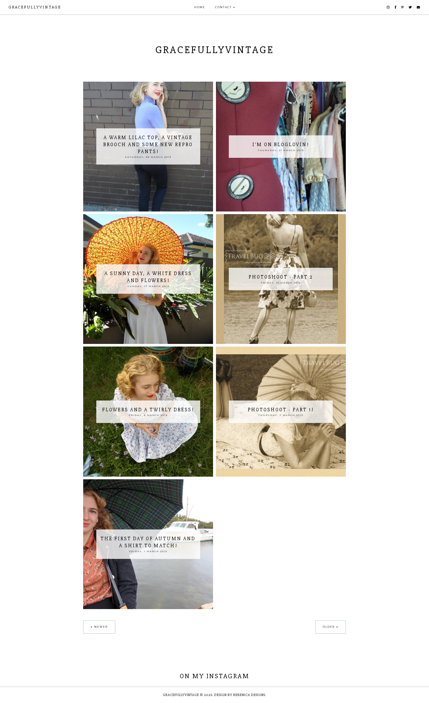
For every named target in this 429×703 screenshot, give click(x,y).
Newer (101, 626)
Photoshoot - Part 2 (281, 277)
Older (329, 626)
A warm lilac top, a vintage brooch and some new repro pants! (148, 144)
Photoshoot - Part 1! (281, 410)
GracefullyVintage (34, 7)
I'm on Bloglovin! (280, 144)
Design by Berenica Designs (239, 695)
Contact (223, 7)
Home (199, 7)
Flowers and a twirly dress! (148, 410)
